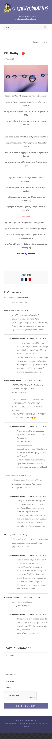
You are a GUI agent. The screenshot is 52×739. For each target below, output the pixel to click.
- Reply (25, 297)
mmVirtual (26, 726)
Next (45, 42)
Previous (36, 42)
